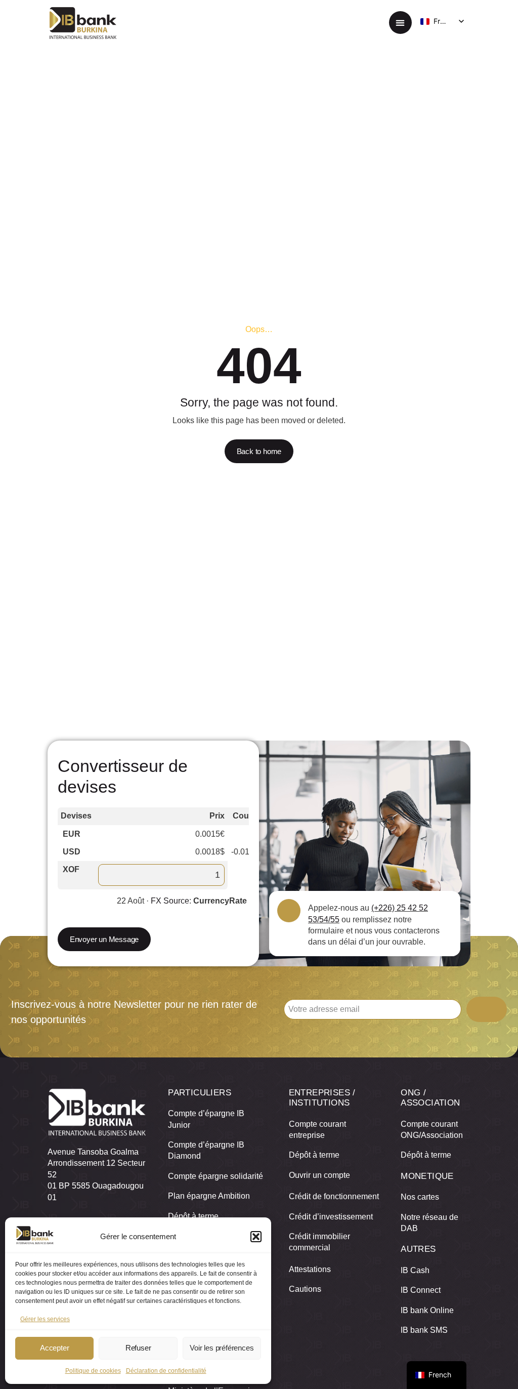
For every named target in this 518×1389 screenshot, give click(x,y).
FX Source (170, 900)
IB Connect (421, 1290)
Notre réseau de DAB (429, 1223)
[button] (256, 1237)
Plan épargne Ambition (209, 1196)
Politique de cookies (93, 1370)
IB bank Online (427, 1310)
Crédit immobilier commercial (319, 1242)
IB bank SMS (424, 1330)
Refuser (138, 1347)
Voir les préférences (221, 1347)
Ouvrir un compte (319, 1175)
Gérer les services (45, 1319)
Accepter (54, 1347)
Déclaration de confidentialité (166, 1370)
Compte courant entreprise (317, 1129)
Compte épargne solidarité (215, 1176)
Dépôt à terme (193, 1216)
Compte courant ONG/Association (432, 1129)
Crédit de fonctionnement (334, 1196)
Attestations (310, 1269)
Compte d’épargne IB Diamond (206, 1150)
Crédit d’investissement (331, 1216)
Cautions (305, 1289)
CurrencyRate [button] (220, 900)
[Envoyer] (486, 1009)
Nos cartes (420, 1197)
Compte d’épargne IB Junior (206, 1119)
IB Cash (415, 1270)
